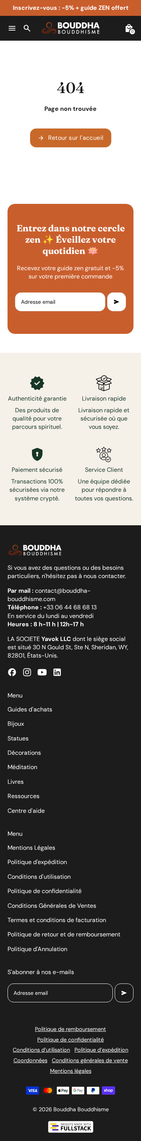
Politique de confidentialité (45, 891)
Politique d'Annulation (37, 949)
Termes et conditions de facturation (57, 920)
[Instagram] (27, 672)
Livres (16, 782)
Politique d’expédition (101, 1049)
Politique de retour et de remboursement (64, 934)
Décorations (24, 753)
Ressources (23, 796)
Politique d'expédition (37, 862)
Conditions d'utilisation (39, 877)
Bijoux (16, 724)
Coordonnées (30, 1060)
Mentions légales (70, 1071)
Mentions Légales (31, 848)
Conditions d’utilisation (41, 1049)
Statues (18, 738)
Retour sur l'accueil (71, 138)
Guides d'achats (30, 709)
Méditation (22, 767)
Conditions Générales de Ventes (52, 906)
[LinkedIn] (57, 672)
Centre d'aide (26, 811)
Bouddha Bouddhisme (81, 1109)
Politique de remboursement (70, 1029)
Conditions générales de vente (90, 1060)
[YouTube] (42, 672)
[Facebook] (12, 672)
